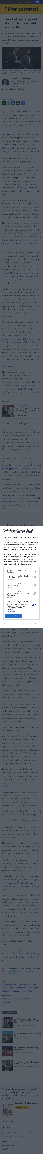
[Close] (38, 530)
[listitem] (21, 571)
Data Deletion (8, 624)
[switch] (34, 577)
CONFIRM (13, 616)
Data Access (21, 624)
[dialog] (21, 577)
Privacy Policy (34, 624)
